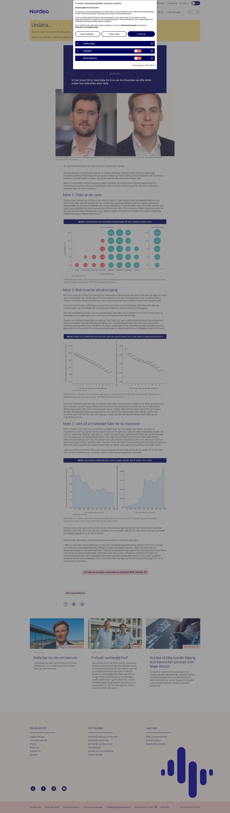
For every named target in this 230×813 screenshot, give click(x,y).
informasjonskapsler (129, 25)
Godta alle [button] (141, 34)
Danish (78, 8)
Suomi (96, 8)
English (84, 8)
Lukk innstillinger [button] (87, 34)
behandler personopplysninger (86, 27)
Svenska (90, 8)
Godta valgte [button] (114, 34)
